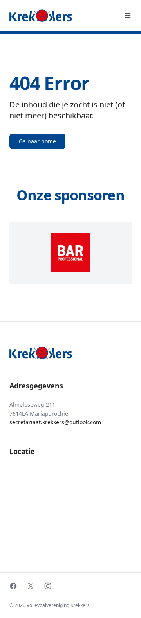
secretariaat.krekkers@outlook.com (55, 422)
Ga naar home (37, 141)
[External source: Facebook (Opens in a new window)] (13, 586)
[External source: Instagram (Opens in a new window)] (48, 586)
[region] (70, 253)
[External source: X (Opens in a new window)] (30, 586)
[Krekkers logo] (40, 15)
